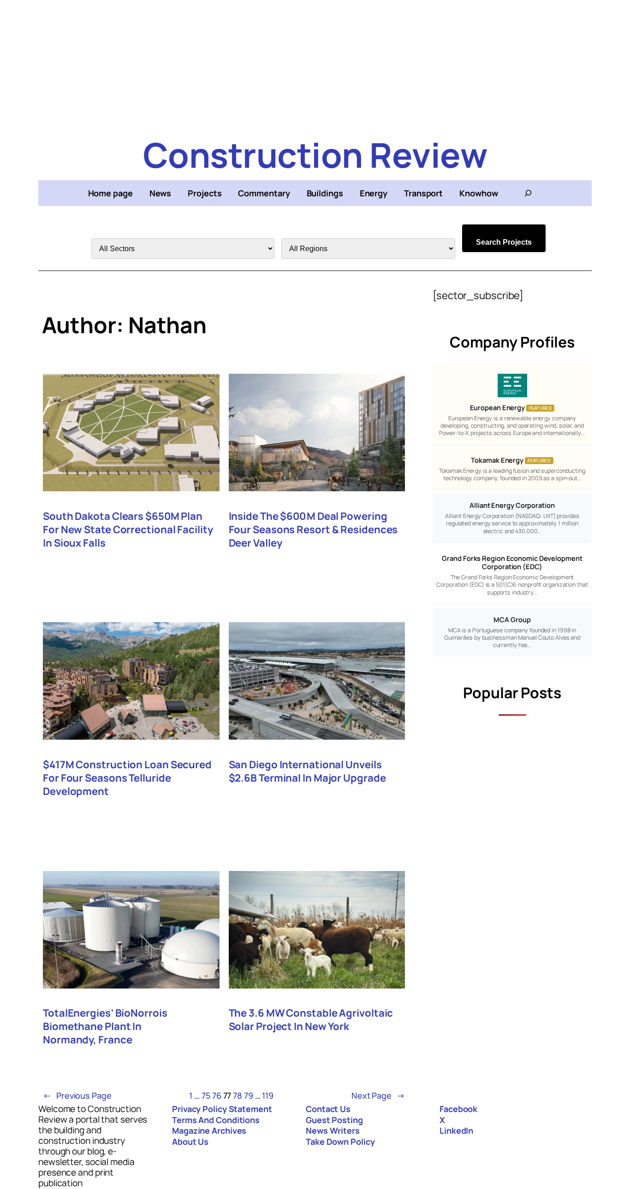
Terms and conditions (216, 1119)
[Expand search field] (528, 193)
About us (190, 1141)
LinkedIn (456, 1130)
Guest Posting (334, 1119)
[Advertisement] (315, 64)
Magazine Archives (209, 1130)
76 (216, 1095)
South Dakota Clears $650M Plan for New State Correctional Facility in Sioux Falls (128, 530)
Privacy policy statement (222, 1108)
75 (206, 1095)
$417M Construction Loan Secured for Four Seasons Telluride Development (127, 778)
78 (237, 1095)
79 (248, 1095)
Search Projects (504, 242)
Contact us (328, 1108)
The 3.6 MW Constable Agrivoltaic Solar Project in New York (311, 1020)
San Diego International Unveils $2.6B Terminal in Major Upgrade (307, 771)
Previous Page (77, 1095)
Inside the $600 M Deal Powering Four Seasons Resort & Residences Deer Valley (313, 530)
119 (267, 1095)
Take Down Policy (340, 1141)
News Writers (333, 1130)
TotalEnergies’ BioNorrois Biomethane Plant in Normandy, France (105, 1027)
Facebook (458, 1108)
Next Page (378, 1095)
